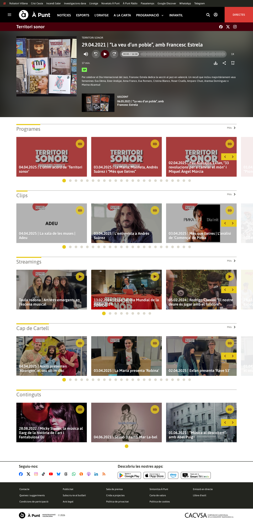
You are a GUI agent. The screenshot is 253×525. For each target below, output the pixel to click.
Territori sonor (30, 26)
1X (232, 54)
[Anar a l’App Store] (154, 475)
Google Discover (166, 3)
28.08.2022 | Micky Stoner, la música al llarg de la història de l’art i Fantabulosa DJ (51, 432)
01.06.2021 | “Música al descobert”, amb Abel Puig (197, 435)
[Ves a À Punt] (34, 14)
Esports (82, 15)
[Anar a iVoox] (82, 474)
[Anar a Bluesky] (59, 474)
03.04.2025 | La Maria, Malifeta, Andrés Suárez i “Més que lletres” (126, 169)
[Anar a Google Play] (129, 475)
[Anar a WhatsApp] (74, 474)
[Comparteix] (225, 63)
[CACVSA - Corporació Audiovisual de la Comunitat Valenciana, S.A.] (209, 515)
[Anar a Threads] (66, 474)
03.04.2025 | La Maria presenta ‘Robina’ (126, 370)
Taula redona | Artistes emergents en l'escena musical (49, 302)
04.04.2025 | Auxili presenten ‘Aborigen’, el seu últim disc (43, 368)
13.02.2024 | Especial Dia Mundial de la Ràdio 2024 (126, 302)
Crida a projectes (115, 495)
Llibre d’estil (199, 495)
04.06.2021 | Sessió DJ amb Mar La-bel (125, 437)
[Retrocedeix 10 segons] (96, 54)
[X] (228, 26)
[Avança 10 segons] (114, 54)
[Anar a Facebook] (21, 474)
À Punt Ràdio (130, 3)
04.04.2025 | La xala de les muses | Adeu (47, 235)
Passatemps (147, 3)
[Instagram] (235, 26)
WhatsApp (185, 3)
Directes (239, 14)
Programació (147, 15)
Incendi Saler (53, 3)
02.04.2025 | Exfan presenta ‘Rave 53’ (199, 370)
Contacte (24, 489)
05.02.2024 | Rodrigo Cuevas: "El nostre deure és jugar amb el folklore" (201, 302)
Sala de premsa (114, 489)
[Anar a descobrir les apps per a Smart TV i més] (196, 475)
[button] (64, 180)
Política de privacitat (117, 501)
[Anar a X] (29, 474)
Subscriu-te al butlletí (74, 495)
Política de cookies (160, 501)
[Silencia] (86, 54)
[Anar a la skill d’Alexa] (173, 475)
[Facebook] (221, 27)
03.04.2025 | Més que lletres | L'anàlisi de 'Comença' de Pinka (200, 235)
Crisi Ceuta (37, 3)
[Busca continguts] (208, 15)
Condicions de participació (33, 501)
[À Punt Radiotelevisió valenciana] (37, 515)
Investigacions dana (75, 3)
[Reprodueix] (105, 54)
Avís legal (68, 501)
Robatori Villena (18, 3)
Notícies (64, 15)
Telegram (199, 3)
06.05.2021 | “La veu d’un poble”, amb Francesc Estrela (140, 103)
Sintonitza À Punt (159, 489)
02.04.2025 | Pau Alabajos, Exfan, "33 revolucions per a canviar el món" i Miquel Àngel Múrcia (199, 167)
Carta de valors (158, 495)
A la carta (122, 15)
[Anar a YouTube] (51, 474)
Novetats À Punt (110, 3)
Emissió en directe (203, 489)
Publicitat (68, 489)
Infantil (176, 15)
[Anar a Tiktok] (44, 474)
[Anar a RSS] (104, 474)
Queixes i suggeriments (32, 495)
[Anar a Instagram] (36, 474)
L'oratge (93, 3)
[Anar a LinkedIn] (96, 474)
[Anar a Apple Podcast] (89, 474)
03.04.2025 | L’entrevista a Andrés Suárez (121, 235)
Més (229, 127)
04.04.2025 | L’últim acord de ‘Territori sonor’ (50, 169)
